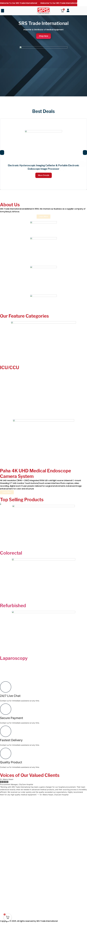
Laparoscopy (14, 658)
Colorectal (11, 553)
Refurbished (13, 605)
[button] (2, 10)
